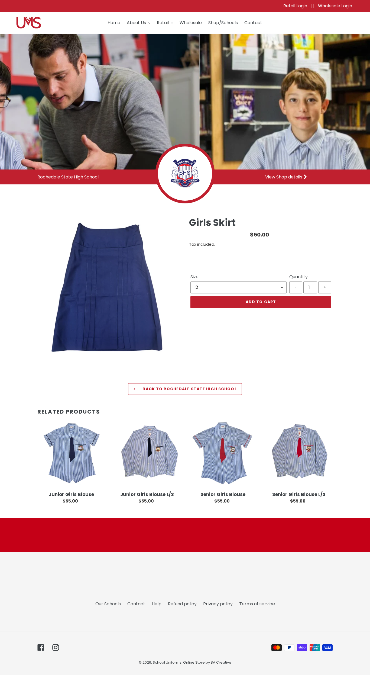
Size (194, 277)
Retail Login (295, 6)
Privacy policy (218, 604)
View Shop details (284, 177)
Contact (136, 604)
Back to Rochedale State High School (188, 389)
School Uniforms (167, 662)
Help (156, 604)
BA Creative (221, 662)
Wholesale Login (335, 6)
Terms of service (257, 604)
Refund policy (182, 604)
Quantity (298, 277)
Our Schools (108, 604)
